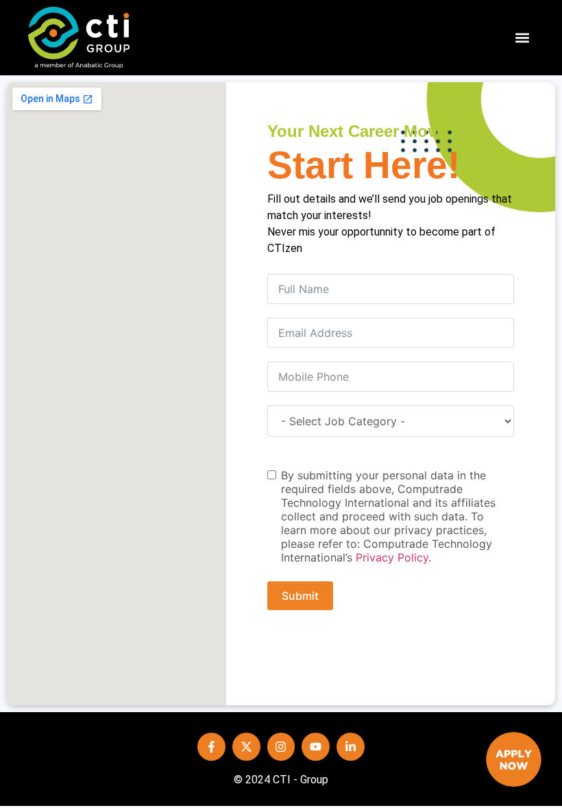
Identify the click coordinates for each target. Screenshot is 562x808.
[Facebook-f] (211, 747)
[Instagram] (281, 747)
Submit (300, 596)
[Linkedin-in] (351, 747)
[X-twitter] (246, 747)
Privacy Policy (392, 557)
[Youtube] (316, 747)
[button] (522, 38)
